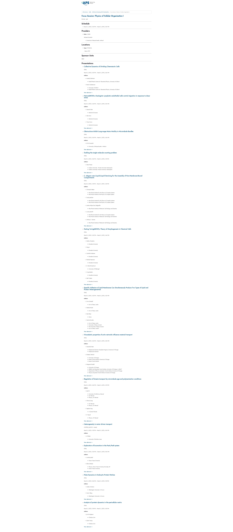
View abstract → (88, 92)
